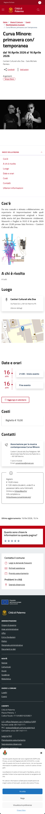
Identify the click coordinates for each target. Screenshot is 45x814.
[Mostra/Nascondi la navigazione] (3, 9)
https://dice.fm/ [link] (21, 491)
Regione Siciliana (9, 2)
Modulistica (6, 678)
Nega (22, 798)
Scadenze (6, 674)
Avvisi (4, 670)
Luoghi (4, 692)
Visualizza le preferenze (22, 805)
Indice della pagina (10, 152)
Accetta (23, 791)
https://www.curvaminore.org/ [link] (18, 497)
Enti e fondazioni (8, 637)
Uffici (4, 633)
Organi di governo (9, 625)
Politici (4, 641)
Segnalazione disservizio (12, 744)
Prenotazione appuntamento (13, 740)
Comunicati (6, 666)
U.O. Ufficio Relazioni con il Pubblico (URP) (19, 721)
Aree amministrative (10, 629)
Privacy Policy (21, 810)
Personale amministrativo (12, 645)
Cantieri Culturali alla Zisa (23, 299)
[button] (41, 752)
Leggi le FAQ (7, 736)
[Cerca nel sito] (38, 10)
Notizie (4, 662)
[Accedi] (39, 2)
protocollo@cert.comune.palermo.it (20, 727)
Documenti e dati (9, 649)
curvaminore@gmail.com (24, 463)
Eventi (4, 696)
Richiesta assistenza (10, 748)
